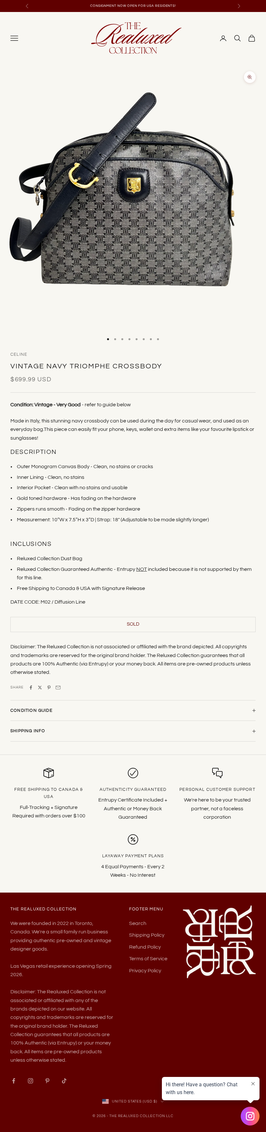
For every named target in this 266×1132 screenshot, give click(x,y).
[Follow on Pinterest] (47, 1081)
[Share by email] (58, 687)
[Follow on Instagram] (30, 1081)
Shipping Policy (146, 935)
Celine (18, 354)
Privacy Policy (145, 970)
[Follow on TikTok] (64, 1081)
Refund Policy (145, 947)
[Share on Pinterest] (49, 687)
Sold (133, 624)
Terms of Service (148, 958)
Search (137, 923)
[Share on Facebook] (30, 687)
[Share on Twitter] (39, 687)
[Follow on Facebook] (13, 1081)
